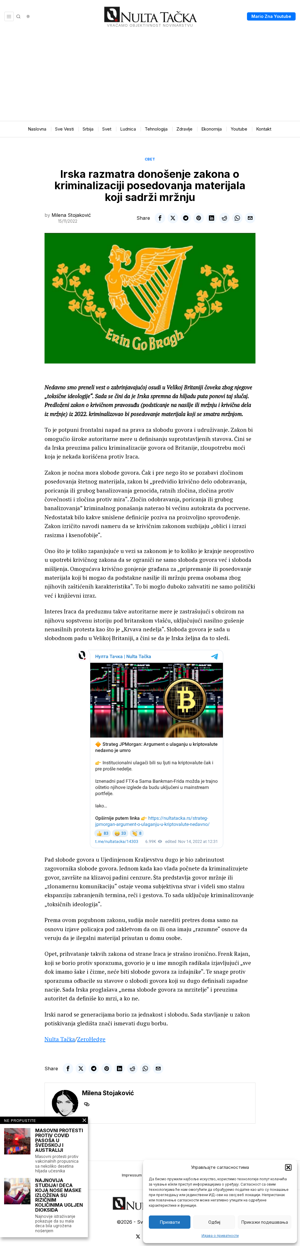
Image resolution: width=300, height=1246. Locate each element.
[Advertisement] (150, 77)
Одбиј (214, 1222)
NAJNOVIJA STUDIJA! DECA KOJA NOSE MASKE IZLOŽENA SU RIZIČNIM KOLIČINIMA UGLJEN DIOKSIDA (59, 1195)
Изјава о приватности (220, 1235)
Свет (150, 159)
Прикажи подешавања (264, 1222)
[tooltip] (160, 218)
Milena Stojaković (71, 215)
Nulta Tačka (60, 1039)
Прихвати (170, 1222)
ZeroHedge (91, 1039)
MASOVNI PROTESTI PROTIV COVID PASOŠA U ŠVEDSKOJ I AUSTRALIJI (59, 1140)
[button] (288, 1167)
